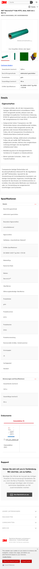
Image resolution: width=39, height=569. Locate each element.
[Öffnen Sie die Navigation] (36, 2)
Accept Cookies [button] (26, 561)
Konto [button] (33, 7)
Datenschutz (12, 540)
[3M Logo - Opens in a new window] (4, 2)
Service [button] (5, 528)
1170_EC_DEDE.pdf (12, 440)
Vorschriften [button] (8, 522)
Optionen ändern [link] (7, 65)
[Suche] (31, 2)
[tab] (19, 421)
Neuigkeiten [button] (7, 517)
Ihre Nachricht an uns (21, 494)
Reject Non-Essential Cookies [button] (11, 561)
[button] (8, 565)
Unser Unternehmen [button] (11, 511)
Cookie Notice (7, 557)
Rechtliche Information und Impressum (19, 538)
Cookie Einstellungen (22, 540)
